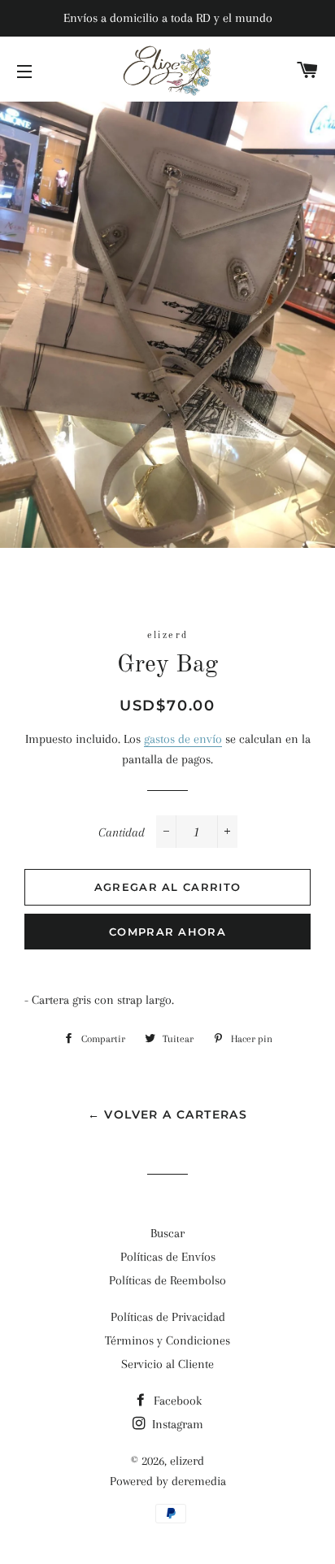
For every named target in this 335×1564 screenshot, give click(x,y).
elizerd (187, 1460)
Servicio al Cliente (167, 1364)
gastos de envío (183, 739)
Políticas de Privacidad (168, 1317)
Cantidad (121, 832)
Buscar (167, 1233)
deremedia (199, 1481)
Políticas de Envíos (167, 1256)
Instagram (176, 1424)
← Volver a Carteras (168, 1114)
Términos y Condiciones (167, 1340)
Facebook (176, 1400)
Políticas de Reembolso (167, 1280)
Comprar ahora (167, 931)
